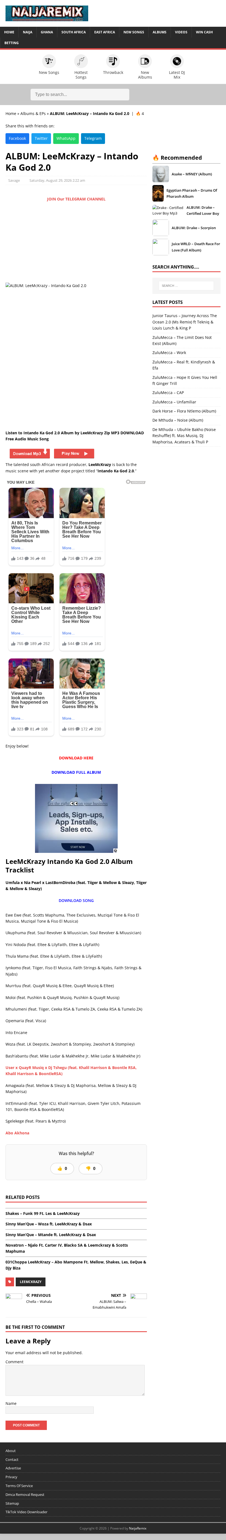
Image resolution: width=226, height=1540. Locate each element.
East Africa (104, 32)
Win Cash (204, 32)
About (11, 1450)
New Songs (133, 32)
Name (11, 1403)
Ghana (47, 32)
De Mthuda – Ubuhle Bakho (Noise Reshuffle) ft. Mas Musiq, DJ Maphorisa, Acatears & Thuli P (184, 435)
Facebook (17, 138)
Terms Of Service (19, 1485)
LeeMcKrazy (30, 1281)
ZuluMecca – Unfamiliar (174, 402)
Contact (12, 1459)
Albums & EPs (33, 113)
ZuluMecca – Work (169, 352)
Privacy (11, 1476)
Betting (11, 43)
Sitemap (12, 1503)
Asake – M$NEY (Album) (192, 174)
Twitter (41, 138)
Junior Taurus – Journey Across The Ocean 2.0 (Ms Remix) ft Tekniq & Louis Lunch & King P (184, 322)
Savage (14, 180)
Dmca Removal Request (25, 1494)
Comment (14, 1361)
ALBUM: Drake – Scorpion (194, 227)
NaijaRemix (137, 1528)
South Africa (73, 32)
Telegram (93, 138)
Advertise (13, 1468)
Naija (27, 32)
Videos (181, 32)
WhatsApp (66, 138)
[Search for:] (186, 285)
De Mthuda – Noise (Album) (177, 420)
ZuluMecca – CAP (168, 392)
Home (9, 32)
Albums (159, 32)
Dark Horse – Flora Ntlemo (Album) (184, 411)
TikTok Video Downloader (26, 1511)
